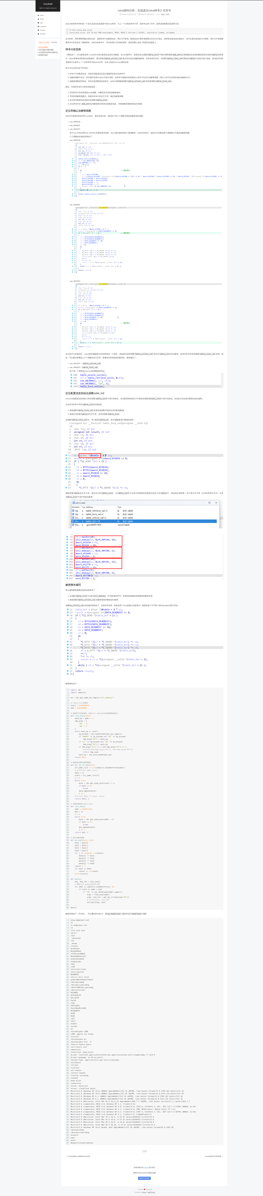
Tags (41, 23)
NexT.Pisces (151, 1192)
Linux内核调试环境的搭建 (213, 1156)
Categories (43, 26)
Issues (146, 1167)
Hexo (144, 1192)
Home (42, 15)
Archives (42, 30)
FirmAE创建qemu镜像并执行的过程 (78, 1156)
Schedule (42, 34)
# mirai (144, 1151)
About (42, 19)
